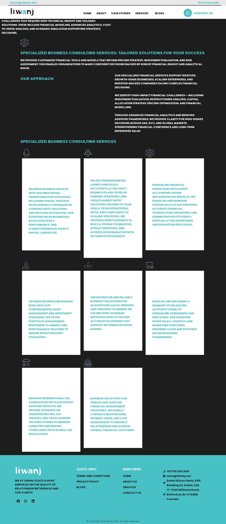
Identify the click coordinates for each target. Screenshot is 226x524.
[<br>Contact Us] (188, 13)
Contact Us (203, 13)
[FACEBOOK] (18, 501)
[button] (143, 13)
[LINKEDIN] (33, 501)
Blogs (159, 13)
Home (87, 13)
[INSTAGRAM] (25, 501)
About (101, 13)
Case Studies (120, 13)
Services (141, 13)
